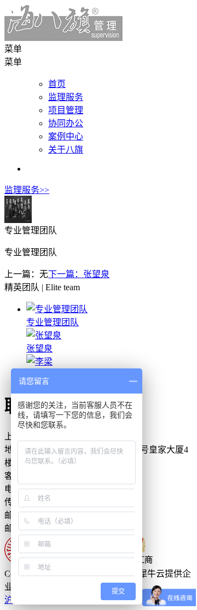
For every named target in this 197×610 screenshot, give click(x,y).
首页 (57, 84)
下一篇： (78, 274)
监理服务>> (26, 190)
